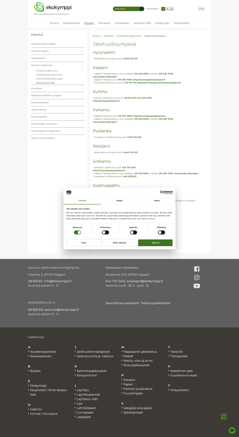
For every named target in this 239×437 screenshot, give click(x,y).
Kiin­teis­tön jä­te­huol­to (41, 65)
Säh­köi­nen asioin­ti (40, 51)
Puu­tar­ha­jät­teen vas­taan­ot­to (45, 131)
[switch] (105, 232)
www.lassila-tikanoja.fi (105, 77)
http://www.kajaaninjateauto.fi (149, 80)
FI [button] (200, 9)
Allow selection (119, 243)
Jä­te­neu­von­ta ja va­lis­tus (43, 138)
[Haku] (141, 9)
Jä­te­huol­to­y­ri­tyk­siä (45, 83)
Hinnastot (104, 23)
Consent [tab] (82, 201)
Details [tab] (120, 201)
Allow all (155, 243)
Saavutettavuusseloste (122, 303)
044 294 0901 (144, 98)
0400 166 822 (134, 137)
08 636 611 (35, 281)
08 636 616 (35, 309)
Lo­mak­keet (36, 88)
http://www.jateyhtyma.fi (106, 101)
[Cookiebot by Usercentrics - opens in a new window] (162, 192)
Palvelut (37, 34)
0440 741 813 (130, 58)
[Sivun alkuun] (224, 417)
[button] (81, 51)
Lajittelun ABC (142, 23)
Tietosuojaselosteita (155, 303)
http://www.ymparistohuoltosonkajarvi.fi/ (159, 83)
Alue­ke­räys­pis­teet (40, 102)
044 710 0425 (115, 281)
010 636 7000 (166, 74)
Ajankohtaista (71, 23)
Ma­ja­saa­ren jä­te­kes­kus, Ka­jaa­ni (46, 95)
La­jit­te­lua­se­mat (38, 109)
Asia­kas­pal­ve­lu (38, 58)
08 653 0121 (130, 98)
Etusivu (54, 23)
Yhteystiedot (181, 23)
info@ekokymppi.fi (58, 281)
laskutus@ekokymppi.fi (62, 309)
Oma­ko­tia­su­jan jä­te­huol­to (49, 75)
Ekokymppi (162, 23)
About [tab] (157, 201)
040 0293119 (129, 176)
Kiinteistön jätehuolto (129, 36)
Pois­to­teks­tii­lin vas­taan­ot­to (44, 124)
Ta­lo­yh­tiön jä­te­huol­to (47, 71)
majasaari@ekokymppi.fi (145, 281)
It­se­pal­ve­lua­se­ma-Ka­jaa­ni (43, 44)
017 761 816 (130, 83)
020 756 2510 (129, 167)
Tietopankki (122, 23)
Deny (84, 243)
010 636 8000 (141, 74)
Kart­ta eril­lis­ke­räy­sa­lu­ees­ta (49, 79)
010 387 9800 (125, 80)
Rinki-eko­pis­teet (39, 117)
